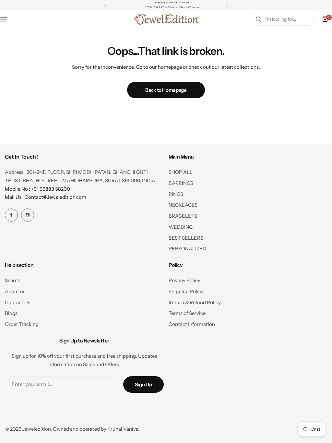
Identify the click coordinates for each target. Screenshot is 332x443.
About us (15, 291)
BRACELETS (183, 216)
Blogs (11, 313)
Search (12, 280)
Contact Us (17, 302)
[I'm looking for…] (258, 19)
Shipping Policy (186, 291)
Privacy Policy (184, 280)
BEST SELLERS (186, 238)
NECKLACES (183, 205)
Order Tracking (22, 324)
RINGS (176, 194)
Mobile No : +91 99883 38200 (37, 189)
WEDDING (181, 227)
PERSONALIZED (187, 248)
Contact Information (192, 324)
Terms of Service (187, 313)
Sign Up (143, 384)
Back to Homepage (165, 90)
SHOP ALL (181, 172)
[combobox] (282, 19)
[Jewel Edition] (166, 19)
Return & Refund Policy (195, 302)
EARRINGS (181, 183)
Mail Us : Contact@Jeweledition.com (45, 197)
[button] (105, 5)
